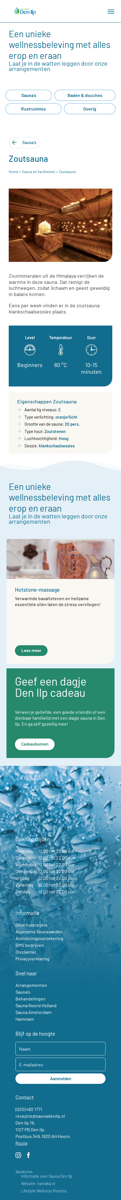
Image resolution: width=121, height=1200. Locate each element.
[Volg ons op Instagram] (18, 1156)
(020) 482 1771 (28, 1109)
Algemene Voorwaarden (39, 931)
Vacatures (24, 1172)
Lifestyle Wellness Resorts (44, 1191)
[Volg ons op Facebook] (28, 1156)
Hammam (24, 1019)
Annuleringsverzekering (39, 938)
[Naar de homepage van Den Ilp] (25, 11)
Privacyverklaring (32, 958)
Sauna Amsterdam (33, 1012)
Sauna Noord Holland (36, 1005)
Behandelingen (30, 998)
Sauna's (22, 992)
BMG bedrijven (29, 945)
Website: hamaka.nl (38, 1183)
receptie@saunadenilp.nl (40, 1116)
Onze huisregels (31, 924)
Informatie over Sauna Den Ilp (46, 1176)
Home (13, 171)
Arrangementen (31, 985)
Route (21, 1143)
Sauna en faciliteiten (38, 171)
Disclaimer (25, 951)
